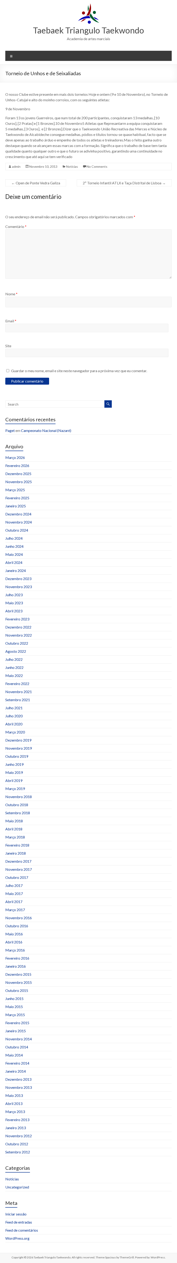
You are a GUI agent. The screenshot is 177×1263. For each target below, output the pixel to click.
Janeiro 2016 (15, 966)
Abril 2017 (13, 901)
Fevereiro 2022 (17, 683)
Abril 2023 (13, 611)
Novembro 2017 (18, 869)
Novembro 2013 (18, 1087)
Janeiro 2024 (15, 570)
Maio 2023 (14, 603)
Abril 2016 (13, 942)
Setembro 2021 (17, 699)
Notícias (72, 166)
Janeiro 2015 (15, 1031)
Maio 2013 (14, 1095)
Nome (11, 294)
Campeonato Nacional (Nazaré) (46, 430)
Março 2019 (15, 788)
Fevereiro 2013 (17, 1119)
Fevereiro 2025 (17, 498)
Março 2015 (15, 1014)
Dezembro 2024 (18, 514)
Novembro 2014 (18, 1039)
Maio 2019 (14, 772)
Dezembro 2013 (18, 1079)
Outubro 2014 (16, 1047)
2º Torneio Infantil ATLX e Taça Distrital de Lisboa (124, 183)
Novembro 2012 (18, 1136)
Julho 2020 (14, 716)
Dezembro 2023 (18, 578)
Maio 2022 (14, 675)
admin (16, 166)
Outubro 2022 (16, 643)
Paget (10, 430)
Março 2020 (15, 732)
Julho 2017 (14, 885)
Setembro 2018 (17, 813)
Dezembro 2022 (18, 627)
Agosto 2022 (15, 651)
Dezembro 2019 (18, 740)
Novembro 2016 (18, 918)
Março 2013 (15, 1111)
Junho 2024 (14, 546)
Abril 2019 (13, 780)
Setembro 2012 (17, 1152)
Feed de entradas (18, 1222)
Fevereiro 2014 (17, 1063)
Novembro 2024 (18, 522)
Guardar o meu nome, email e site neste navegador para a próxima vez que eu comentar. (79, 370)
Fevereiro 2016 (17, 958)
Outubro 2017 (16, 877)
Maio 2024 (14, 554)
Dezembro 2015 (18, 974)
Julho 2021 (14, 708)
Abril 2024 (13, 562)
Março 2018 (15, 837)
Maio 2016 (14, 934)
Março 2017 (15, 909)
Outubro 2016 (16, 926)
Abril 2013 (13, 1103)
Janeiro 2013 (15, 1127)
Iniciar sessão (16, 1214)
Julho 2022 (14, 659)
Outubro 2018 (16, 804)
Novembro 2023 (18, 586)
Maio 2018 (14, 821)
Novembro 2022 (18, 635)
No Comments (97, 166)
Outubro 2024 (16, 530)
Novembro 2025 (18, 481)
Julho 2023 (14, 595)
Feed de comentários (21, 1230)
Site (8, 346)
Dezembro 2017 (18, 861)
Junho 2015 (14, 998)
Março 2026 (15, 457)
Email (10, 321)
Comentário (16, 226)
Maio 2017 (14, 893)
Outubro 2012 (16, 1144)
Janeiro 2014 (15, 1071)
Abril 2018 (13, 829)
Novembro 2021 (18, 691)
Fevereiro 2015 (17, 1023)
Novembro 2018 (18, 796)
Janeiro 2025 (15, 506)
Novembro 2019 (18, 748)
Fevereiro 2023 (17, 619)
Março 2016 (15, 950)
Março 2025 (15, 490)
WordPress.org (17, 1238)
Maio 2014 (14, 1055)
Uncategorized (17, 1187)
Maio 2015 (14, 1006)
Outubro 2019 (16, 756)
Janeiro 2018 (15, 853)
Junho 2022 (14, 667)
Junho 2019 (14, 764)
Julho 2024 (14, 538)
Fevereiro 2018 (17, 845)
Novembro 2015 (18, 982)
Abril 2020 (13, 724)
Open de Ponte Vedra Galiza (35, 183)
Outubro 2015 (16, 990)
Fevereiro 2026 (17, 465)
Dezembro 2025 (18, 473)
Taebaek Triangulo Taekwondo (88, 30)
